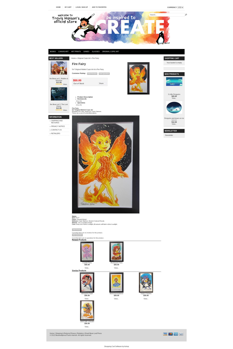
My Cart (68, 7)
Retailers (55, 133)
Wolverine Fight (87, 293)
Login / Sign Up (82, 7)
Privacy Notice (58, 126)
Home (58, 7)
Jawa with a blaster (87, 321)
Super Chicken (146, 293)
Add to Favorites (99, 7)
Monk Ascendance (116, 293)
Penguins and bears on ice (174, 118)
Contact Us (56, 130)
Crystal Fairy (87, 263)
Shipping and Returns (57, 122)
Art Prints (76, 51)
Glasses (96, 51)
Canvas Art (63, 51)
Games (86, 51)
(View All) (79, 101)
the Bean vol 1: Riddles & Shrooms (59, 79)
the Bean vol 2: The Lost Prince (59, 105)
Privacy (73, 333)
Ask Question (104, 74)
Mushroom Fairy (116, 263)
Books (53, 51)
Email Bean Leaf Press (93, 333)
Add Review (92, 74)
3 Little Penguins (174, 94)
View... (65, 84)
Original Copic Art (110, 51)
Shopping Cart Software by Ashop (116, 346)
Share (101, 83)
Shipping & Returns (62, 333)
